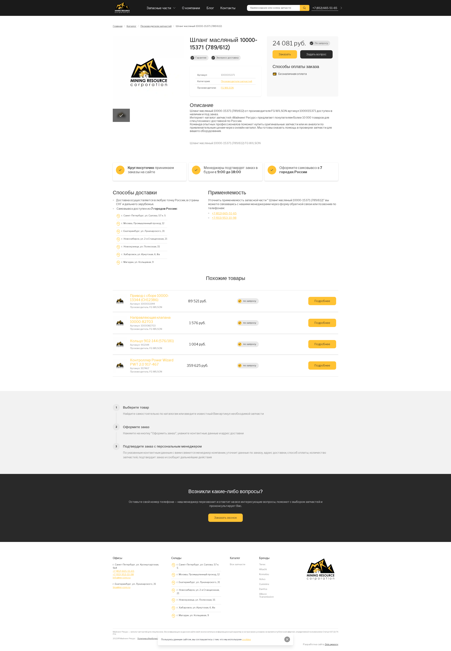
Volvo (262, 579)
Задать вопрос (316, 54)
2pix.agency (331, 644)
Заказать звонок (225, 517)
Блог (210, 8)
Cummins (264, 584)
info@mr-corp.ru (122, 577)
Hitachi (263, 569)
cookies (246, 639)
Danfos (263, 589)
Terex (262, 564)
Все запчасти (237, 564)
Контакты (227, 8)
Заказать (285, 54)
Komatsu (264, 574)
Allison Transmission (266, 595)
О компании (191, 8)
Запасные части (159, 8)
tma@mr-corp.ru (121, 587)
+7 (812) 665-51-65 (224, 213)
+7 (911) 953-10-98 (224, 218)
